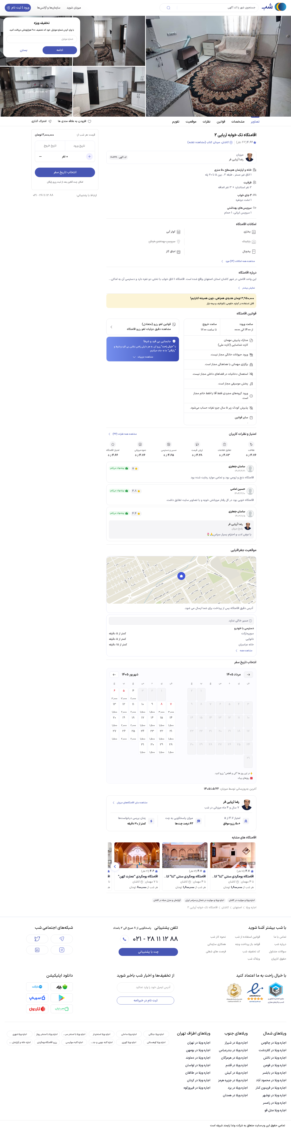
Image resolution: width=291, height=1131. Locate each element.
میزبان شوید (74, 8)
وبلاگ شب (254, 959)
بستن (23, 50)
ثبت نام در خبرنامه (146, 1000)
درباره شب (280, 944)
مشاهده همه (246, 650)
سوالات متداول (277, 952)
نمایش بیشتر (248, 288)
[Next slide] (115, 866)
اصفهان (237, 907)
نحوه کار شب (218, 937)
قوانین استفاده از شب (247, 937)
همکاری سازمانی (216, 944)
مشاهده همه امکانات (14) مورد (240, 261)
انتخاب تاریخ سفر (65, 172)
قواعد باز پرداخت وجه (247, 944)
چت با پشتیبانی (148, 952)
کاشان (225, 907)
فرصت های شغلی (216, 952)
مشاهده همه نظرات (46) (125, 434)
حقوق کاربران (278, 959)
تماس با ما (280, 937)
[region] (181, 580)
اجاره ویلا (251, 907)
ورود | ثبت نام (20, 7)
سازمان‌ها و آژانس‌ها (48, 8)
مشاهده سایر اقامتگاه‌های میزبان (132, 802)
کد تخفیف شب (251, 952)
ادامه (59, 50)
